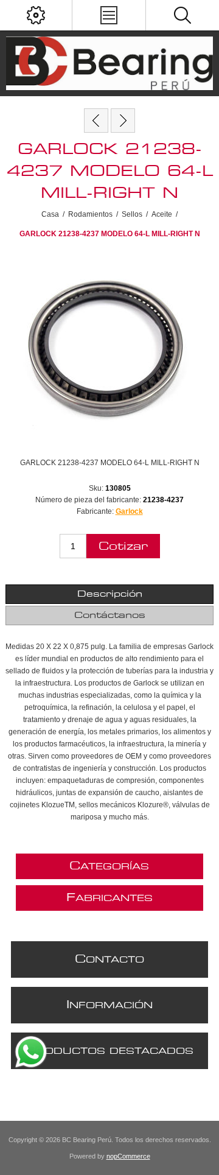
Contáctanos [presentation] (109, 615)
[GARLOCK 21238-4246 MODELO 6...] (123, 120)
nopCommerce (128, 1156)
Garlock (129, 511)
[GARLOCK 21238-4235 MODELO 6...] (96, 120)
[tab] (109, 594)
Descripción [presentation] (109, 594)
